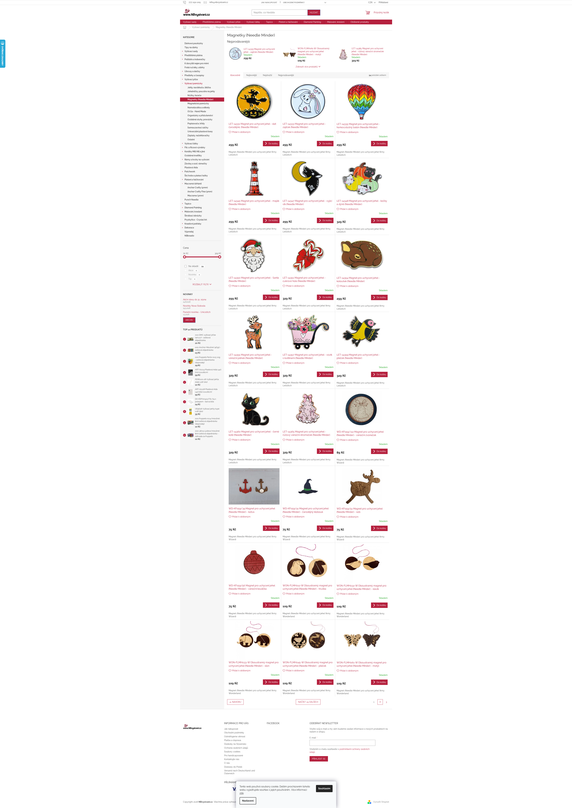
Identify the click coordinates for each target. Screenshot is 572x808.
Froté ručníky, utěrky (195, 67)
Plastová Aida (191, 167)
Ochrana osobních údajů (236, 748)
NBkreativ (189, 235)
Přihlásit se (319, 759)
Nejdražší (267, 75)
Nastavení (248, 800)
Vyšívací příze (191, 79)
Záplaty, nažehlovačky (199, 135)
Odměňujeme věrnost (234, 736)
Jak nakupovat (269, 2)
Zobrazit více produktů (307, 67)
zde (242, 793)
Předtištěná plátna (193, 55)
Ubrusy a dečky (192, 71)
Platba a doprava (232, 740)
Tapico (188, 203)
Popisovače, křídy (196, 123)
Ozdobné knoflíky (193, 155)
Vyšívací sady (191, 51)
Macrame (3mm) (196, 195)
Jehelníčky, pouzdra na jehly (201, 91)
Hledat (314, 12)
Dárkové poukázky (194, 43)
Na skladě (195, 266)
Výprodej (189, 231)
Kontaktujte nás (231, 759)
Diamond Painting (193, 207)
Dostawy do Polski (233, 767)
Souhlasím (324, 788)
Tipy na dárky (191, 47)
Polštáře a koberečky (195, 59)
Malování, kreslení (193, 211)
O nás (227, 763)
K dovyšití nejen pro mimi (197, 63)
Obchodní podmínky (294, 2)
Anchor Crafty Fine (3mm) (200, 191)
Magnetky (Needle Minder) (200, 99)
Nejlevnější (251, 75)
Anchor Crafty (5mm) (198, 187)
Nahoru (236, 702)
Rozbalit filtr (200, 284)
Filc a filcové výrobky (195, 147)
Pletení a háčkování (194, 179)
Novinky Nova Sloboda (194, 306)
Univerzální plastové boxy (200, 131)
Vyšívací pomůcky (193, 83)
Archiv (189, 320)
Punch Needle (191, 199)
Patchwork (190, 171)
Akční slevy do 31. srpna (194, 299)
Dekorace (189, 227)
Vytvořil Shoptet (381, 802)
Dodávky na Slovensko (235, 744)
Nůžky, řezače (194, 95)
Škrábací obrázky (193, 215)
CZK (370, 2)
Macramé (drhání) (193, 183)
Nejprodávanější (286, 75)
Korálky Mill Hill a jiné (195, 151)
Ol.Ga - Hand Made (197, 111)
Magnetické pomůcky (198, 103)
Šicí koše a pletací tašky (196, 175)
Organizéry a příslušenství (200, 115)
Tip (191, 279)
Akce (192, 270)
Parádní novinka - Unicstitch (196, 312)
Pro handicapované (233, 755)
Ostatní (191, 139)
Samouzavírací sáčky (198, 127)
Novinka (194, 274)
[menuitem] (189, 22)
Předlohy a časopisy (194, 75)
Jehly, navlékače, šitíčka (199, 87)
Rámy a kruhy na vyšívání (197, 159)
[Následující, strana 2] (380, 702)
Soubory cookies (232, 751)
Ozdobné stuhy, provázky (200, 119)
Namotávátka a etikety (199, 107)
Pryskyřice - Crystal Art (196, 219)
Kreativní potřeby (193, 224)
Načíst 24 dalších (308, 702)
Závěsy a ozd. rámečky (196, 163)
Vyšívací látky (191, 143)
